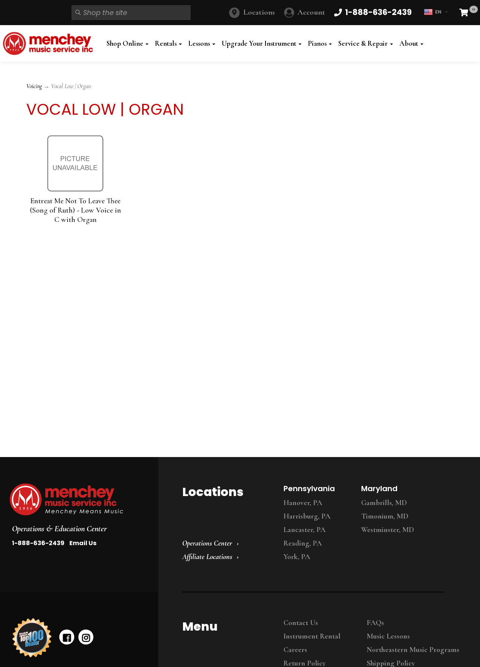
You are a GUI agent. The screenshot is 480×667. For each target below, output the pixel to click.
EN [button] (438, 11)
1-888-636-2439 (38, 543)
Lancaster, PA (305, 529)
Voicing (34, 86)
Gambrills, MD (384, 502)
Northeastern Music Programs (413, 649)
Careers (295, 649)
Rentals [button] (166, 43)
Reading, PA (303, 543)
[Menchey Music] (77, 499)
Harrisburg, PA (307, 516)
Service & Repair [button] (363, 43)
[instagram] (85, 637)
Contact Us (301, 622)
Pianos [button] (318, 43)
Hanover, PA (303, 502)
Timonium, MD (384, 516)
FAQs (375, 622)
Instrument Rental (312, 636)
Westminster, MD (387, 529)
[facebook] (66, 637)
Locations (259, 12)
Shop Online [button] (125, 43)
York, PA (297, 556)
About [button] (409, 43)
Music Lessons (388, 636)
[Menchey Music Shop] (50, 43)
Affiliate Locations (207, 556)
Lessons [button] (200, 43)
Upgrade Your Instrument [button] (260, 43)
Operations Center (207, 543)
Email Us (82, 543)
